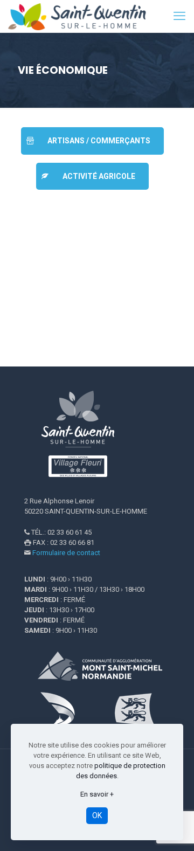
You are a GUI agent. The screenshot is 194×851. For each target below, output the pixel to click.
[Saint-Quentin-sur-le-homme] (83, 16)
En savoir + (97, 794)
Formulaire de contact (66, 553)
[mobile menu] (179, 16)
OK (97, 815)
